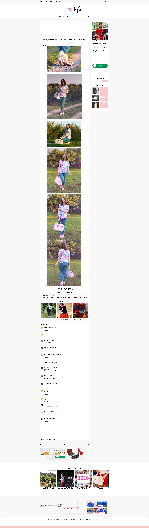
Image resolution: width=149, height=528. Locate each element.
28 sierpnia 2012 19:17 (51, 418)
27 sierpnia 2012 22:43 (53, 383)
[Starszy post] (88, 444)
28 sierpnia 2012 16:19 (53, 411)
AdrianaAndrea (47, 390)
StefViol (46, 383)
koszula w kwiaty (72, 297)
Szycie (72, 16)
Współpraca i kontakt (68, 1)
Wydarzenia (77, 508)
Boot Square (67, 291)
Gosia (45, 340)
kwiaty (79, 297)
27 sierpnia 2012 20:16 (54, 360)
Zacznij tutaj (57, 1)
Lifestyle (89, 16)
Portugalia (70, 506)
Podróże (82, 16)
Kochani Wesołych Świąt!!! (80, 319)
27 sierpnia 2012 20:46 (53, 367)
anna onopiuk (46, 297)
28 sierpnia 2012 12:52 (57, 390)
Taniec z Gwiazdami (67, 508)
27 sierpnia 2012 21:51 (52, 375)
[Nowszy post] (40, 444)
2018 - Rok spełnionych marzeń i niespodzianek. (83, 488)
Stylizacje (75, 506)
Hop (49, 319)
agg (45, 418)
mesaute (46, 367)
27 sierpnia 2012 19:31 (52, 340)
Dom (77, 16)
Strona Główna (43, 1)
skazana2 (46, 327)
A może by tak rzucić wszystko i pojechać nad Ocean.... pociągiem (65, 489)
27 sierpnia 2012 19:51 (52, 347)
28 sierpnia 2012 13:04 (53, 398)
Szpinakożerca (47, 354)
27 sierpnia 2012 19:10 (54, 327)
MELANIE (46, 411)
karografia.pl (106, 526)
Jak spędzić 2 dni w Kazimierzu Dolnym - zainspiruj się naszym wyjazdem (48, 489)
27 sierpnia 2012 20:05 (56, 354)
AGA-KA (45, 404)
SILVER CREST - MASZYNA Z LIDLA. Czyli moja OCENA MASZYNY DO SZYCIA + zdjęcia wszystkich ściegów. (103, 97)
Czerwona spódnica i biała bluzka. (101, 488)
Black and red (64, 319)
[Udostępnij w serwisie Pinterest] (53, 296)
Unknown (46, 398)
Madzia (45, 375)
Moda (68, 16)
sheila (45, 347)
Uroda (72, 508)
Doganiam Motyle (48, 526)
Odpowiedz (46, 330)
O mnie (50, 1)
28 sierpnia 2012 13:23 (52, 404)
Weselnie (103, 102)
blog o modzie (55, 297)
